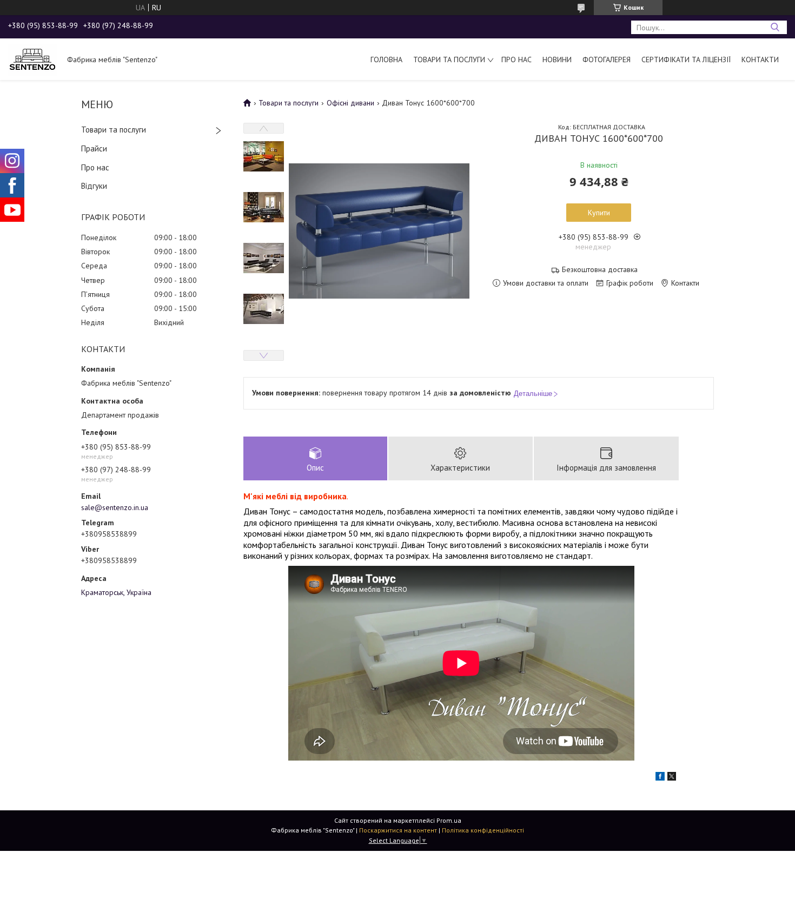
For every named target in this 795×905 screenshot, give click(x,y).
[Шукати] (775, 27)
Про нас (516, 59)
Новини (557, 59)
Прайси (94, 148)
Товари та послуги (449, 59)
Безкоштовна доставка (600, 269)
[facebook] (660, 778)
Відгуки (94, 186)
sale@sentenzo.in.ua (114, 507)
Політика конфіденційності (483, 830)
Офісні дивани (350, 103)
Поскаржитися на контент (398, 830)
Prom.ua (448, 820)
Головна (386, 59)
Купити (599, 212)
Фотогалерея (606, 59)
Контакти (760, 59)
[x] (671, 778)
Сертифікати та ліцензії (686, 59)
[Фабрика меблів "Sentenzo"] (32, 59)
